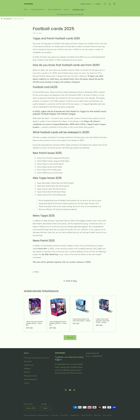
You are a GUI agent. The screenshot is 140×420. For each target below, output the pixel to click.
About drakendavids (30, 379)
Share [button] (37, 272)
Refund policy (64, 415)
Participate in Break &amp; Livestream (36, 358)
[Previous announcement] (24, 14)
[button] (26, 9)
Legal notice (97, 415)
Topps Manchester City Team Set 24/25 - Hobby (81, 320)
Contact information (86, 415)
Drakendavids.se (33, 415)
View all (70, 337)
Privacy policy (55, 415)
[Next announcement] (115, 14)
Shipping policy (74, 415)
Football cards (28, 365)
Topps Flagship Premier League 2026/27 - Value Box (58, 323)
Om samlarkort (8, 19)
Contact (26, 383)
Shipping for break (30, 376)
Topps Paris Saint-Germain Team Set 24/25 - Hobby (102, 320)
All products (28, 361)
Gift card (27, 372)
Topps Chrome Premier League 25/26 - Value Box (34, 323)
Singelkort (27, 368)
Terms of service (107, 415)
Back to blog (71, 281)
